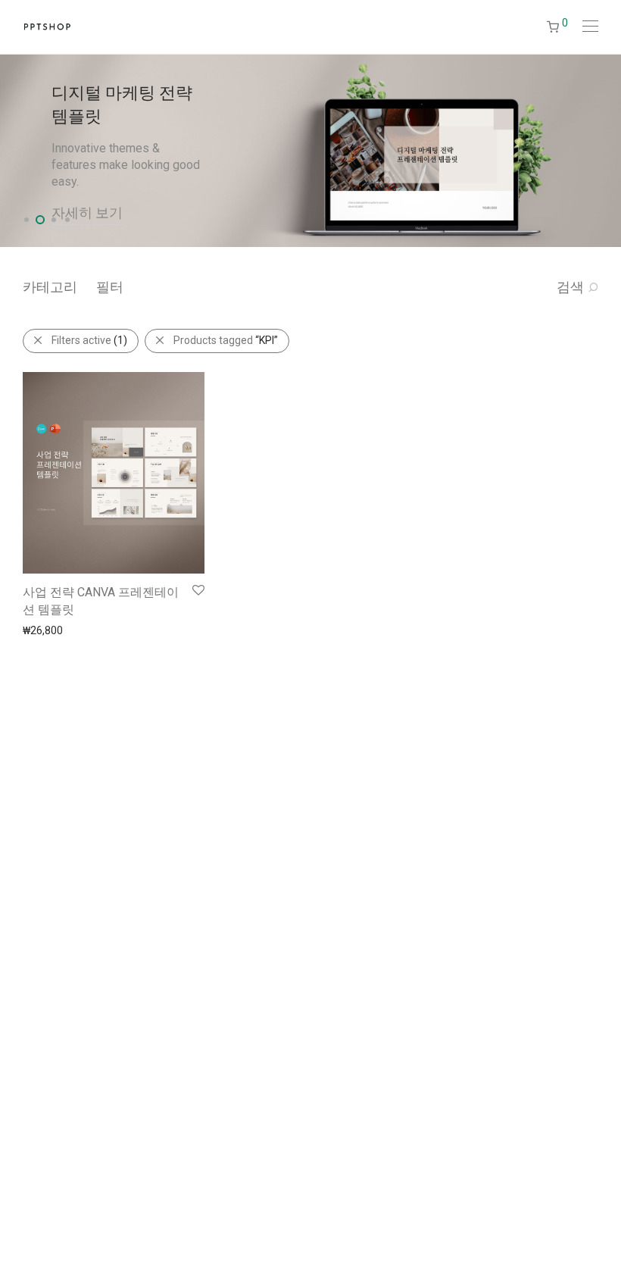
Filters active (89, 340)
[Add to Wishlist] (197, 590)
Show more (42, 630)
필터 (109, 287)
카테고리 (50, 287)
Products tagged (225, 340)
